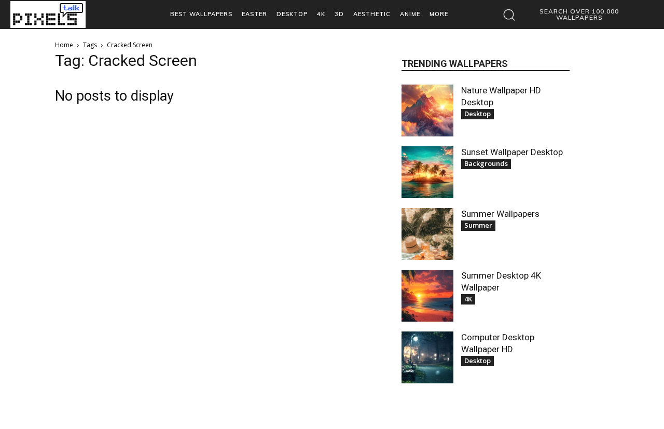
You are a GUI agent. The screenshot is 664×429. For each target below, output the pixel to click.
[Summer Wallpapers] (427, 234)
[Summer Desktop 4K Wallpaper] (427, 296)
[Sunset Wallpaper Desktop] (427, 172)
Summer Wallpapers (500, 214)
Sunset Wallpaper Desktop (512, 152)
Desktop (477, 113)
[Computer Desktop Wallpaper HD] (427, 357)
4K (468, 298)
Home (64, 44)
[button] (568, 14)
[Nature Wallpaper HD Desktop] (427, 110)
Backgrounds (486, 163)
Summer (478, 225)
